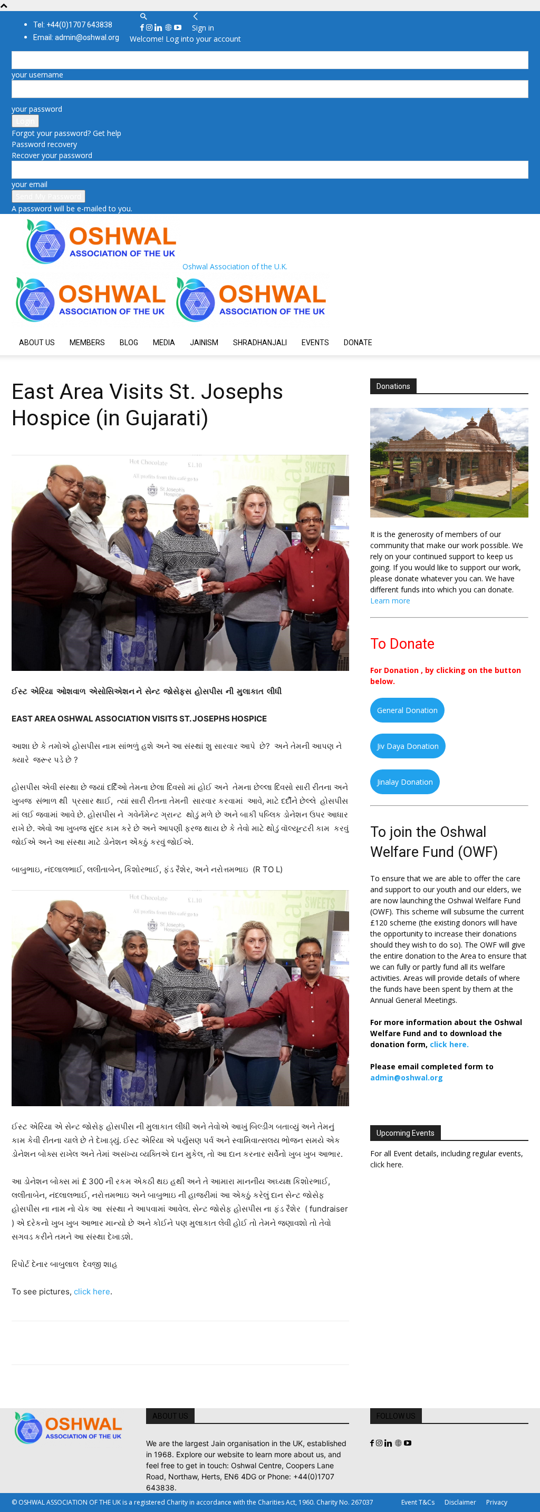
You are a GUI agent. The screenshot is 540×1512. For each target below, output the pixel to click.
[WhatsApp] (94, 1342)
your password (37, 109)
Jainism (204, 342)
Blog (129, 342)
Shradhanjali (260, 342)
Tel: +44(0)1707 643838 (72, 25)
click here (92, 1291)
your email (29, 184)
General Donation (407, 710)
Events (315, 342)
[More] (168, 1342)
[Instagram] (150, 28)
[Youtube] (177, 28)
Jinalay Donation (405, 782)
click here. (449, 1044)
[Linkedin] (160, 28)
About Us (37, 342)
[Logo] (92, 324)
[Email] (119, 1342)
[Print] (143, 1342)
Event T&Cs (418, 1502)
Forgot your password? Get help (66, 133)
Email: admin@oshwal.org (76, 37)
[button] (143, 17)
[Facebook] (143, 28)
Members (87, 342)
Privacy (496, 1502)
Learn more (390, 601)
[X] (46, 1342)
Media (164, 342)
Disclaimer (460, 1502)
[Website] (169, 28)
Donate (358, 342)
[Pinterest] (70, 1342)
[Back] (195, 17)
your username (37, 75)
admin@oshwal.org (406, 1077)
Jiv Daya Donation (408, 746)
